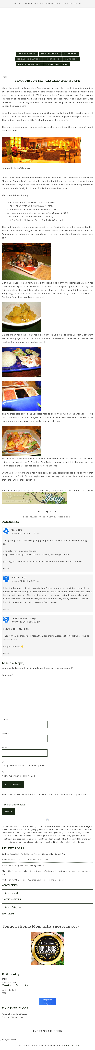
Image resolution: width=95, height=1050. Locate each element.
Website (6, 747)
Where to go (65, 517)
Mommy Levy (47, 28)
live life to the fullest (81, 490)
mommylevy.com (9, 982)
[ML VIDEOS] (75, 64)
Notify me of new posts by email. (18, 775)
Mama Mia (16, 577)
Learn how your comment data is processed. (64, 794)
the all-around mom (21, 618)
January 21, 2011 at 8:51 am (25, 581)
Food (26, 517)
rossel (14, 529)
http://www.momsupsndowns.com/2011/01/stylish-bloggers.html (36, 554)
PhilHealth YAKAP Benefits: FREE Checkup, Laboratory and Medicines (33, 880)
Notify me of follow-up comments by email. (24, 765)
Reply (6, 568)
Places (33, 517)
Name (6, 719)
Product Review (48, 517)
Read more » (80, 842)
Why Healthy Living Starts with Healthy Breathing (24, 865)
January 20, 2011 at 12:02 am (25, 621)
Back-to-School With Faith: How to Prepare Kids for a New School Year (33, 854)
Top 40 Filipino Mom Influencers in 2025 (40, 926)
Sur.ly (14, 990)
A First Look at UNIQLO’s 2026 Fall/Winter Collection (25, 859)
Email (5, 733)
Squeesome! (73, 1045)
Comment (7, 675)
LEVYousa (23, 1014)
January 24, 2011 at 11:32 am (25, 533)
